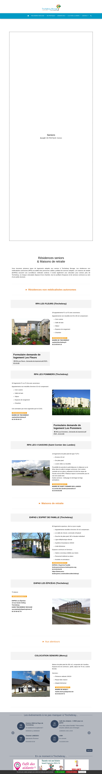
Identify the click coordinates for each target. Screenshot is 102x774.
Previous (12, 732)
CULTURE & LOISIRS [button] (74, 15)
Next (89, 732)
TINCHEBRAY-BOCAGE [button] (38, 15)
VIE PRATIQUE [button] (51, 15)
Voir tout (89, 750)
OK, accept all (60, 772)
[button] (28, 16)
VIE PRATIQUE (51, 138)
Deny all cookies (72, 772)
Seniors (59, 138)
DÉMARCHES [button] (61, 15)
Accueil (42, 138)
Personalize (82, 772)
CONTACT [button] (85, 15)
